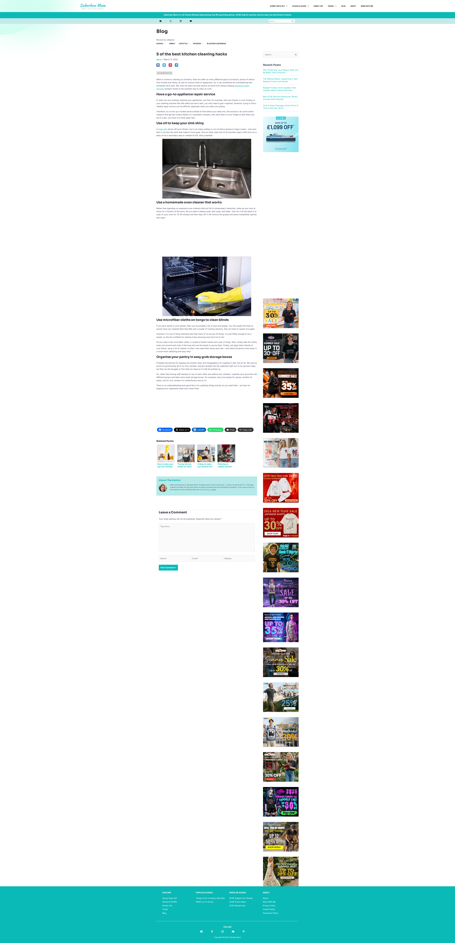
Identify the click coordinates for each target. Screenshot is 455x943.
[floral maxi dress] (281, 871)
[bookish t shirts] (281, 662)
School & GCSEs (299, 6)
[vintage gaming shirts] (281, 418)
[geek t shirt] (281, 557)
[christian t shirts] (281, 487)
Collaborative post (164, 73)
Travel (331, 6)
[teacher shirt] (281, 313)
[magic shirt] (281, 592)
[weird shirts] (281, 801)
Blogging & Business (216, 43)
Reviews (197, 43)
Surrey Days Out (277, 6)
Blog (343, 6)
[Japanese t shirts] (281, 522)
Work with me (367, 6)
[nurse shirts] (281, 452)
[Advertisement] (206, 237)
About (353, 6)
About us (208, 489)
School (159, 43)
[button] (158, 65)
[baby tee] (281, 348)
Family (172, 43)
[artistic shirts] (281, 627)
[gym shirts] (281, 383)
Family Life (318, 6)
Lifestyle (183, 43)
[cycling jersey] (281, 836)
